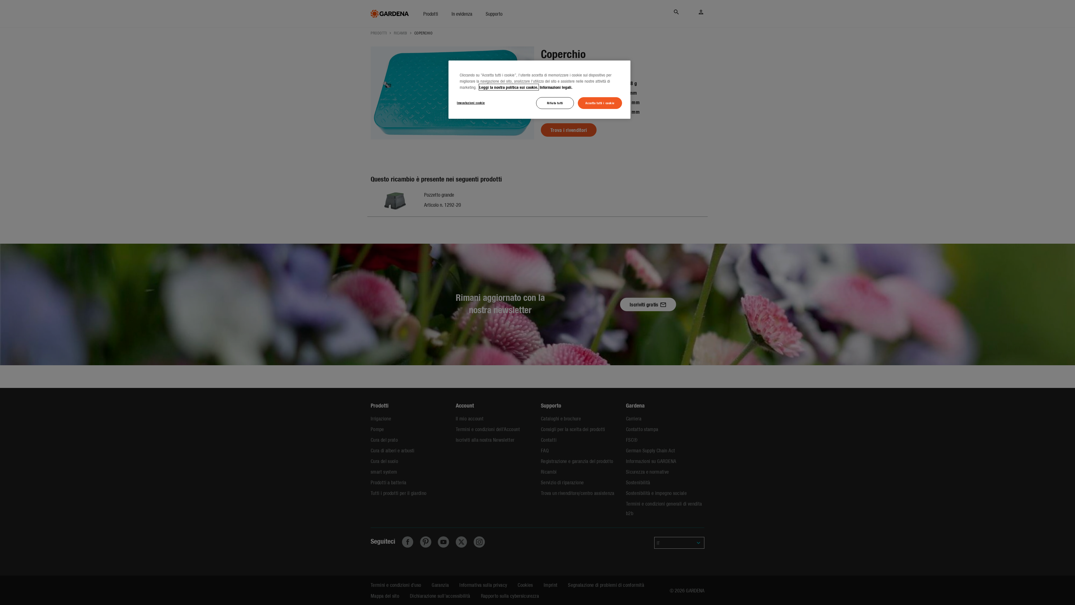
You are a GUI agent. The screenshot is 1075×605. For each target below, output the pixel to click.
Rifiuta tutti (555, 103)
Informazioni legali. (556, 87)
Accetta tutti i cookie (599, 103)
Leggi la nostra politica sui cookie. (508, 87)
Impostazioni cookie (471, 102)
